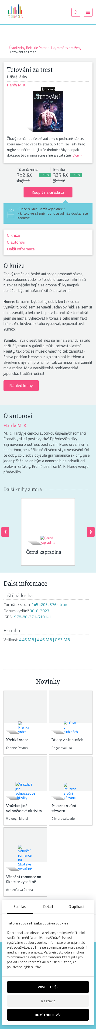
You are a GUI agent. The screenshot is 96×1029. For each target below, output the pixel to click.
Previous (5, 532)
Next (91, 532)
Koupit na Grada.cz (48, 192)
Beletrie (32, 47)
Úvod (13, 47)
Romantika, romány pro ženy (60, 47)
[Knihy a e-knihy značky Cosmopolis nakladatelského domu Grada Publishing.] (15, 12)
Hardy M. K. (15, 425)
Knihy (21, 47)
